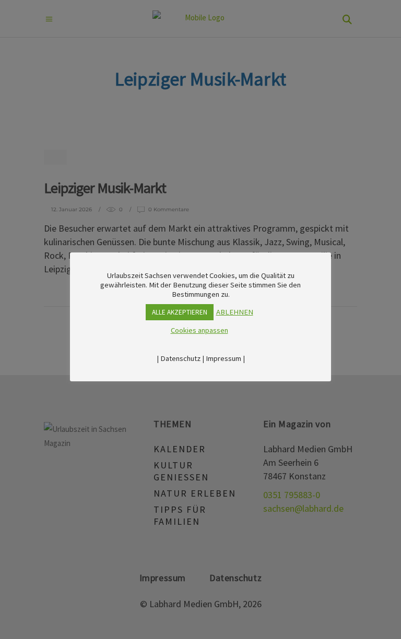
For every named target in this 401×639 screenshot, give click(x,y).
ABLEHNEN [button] (234, 312)
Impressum (223, 358)
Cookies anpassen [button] (199, 330)
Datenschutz (180, 358)
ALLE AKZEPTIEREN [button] (179, 312)
